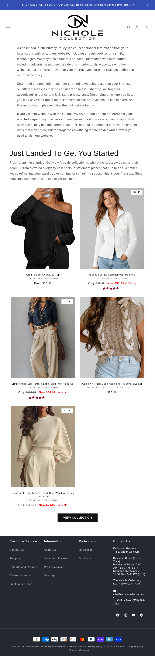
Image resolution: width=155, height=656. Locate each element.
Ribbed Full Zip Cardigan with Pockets (112, 274)
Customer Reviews (56, 558)
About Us (50, 549)
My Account (86, 549)
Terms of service (115, 646)
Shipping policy (136, 646)
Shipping (15, 558)
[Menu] (8, 27)
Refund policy (77, 646)
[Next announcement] (147, 5)
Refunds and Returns (23, 566)
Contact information (79, 650)
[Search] (129, 27)
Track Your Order (20, 583)
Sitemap (49, 575)
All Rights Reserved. (55, 646)
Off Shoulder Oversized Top (43, 274)
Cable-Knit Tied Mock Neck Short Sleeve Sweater (112, 383)
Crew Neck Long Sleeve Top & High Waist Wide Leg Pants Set (43, 495)
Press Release (53, 566)
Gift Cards (85, 558)
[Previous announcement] (7, 5)
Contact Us (16, 549)
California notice (20, 575)
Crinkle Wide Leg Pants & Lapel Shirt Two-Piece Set (43, 383)
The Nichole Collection (32, 646)
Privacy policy (95, 646)
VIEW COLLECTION (77, 517)
